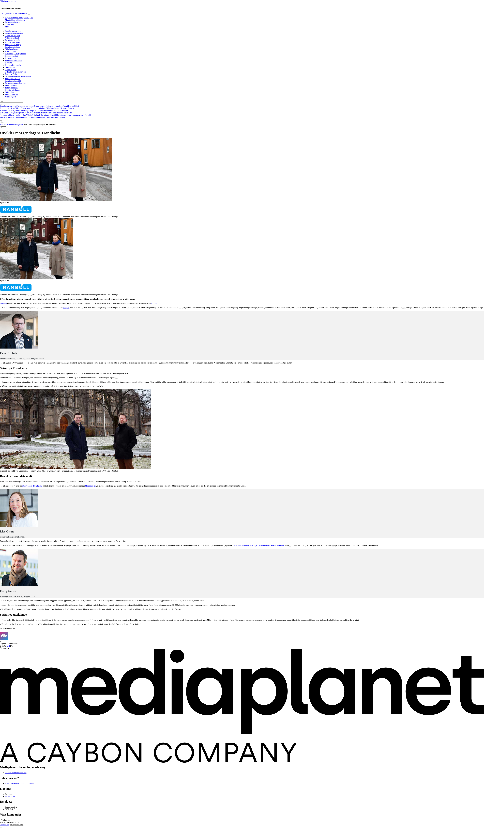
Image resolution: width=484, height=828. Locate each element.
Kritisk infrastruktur (13, 51)
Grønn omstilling (12, 24)
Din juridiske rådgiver (13, 65)
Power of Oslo (11, 74)
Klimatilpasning (11, 56)
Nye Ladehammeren (262, 545)
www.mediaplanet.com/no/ (15, 773)
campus (66, 307)
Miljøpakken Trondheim (32, 486)
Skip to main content (8, 1)
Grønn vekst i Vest (12, 35)
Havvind (8, 63)
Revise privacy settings (16, 825)
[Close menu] (1, 120)
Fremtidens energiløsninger (16, 83)
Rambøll (3, 303)
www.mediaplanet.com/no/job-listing (19, 783)
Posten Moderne (277, 545)
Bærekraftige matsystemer (15, 54)
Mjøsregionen (10, 67)
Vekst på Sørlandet (12, 79)
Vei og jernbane (11, 88)
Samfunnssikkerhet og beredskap (18, 76)
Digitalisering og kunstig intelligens (19, 18)
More (7, 27)
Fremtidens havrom (12, 22)
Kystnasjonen (10, 58)
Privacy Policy (4, 825)
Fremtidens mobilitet (13, 40)
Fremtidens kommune (13, 60)
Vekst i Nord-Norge (13, 45)
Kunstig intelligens (12, 90)
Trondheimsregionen (13, 31)
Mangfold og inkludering (15, 20)
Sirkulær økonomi (12, 49)
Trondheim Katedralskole (243, 545)
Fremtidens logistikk (13, 81)
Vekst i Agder (10, 97)
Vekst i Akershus (11, 94)
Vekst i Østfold (11, 85)
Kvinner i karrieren (12, 42)
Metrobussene (90, 486)
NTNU (154, 303)
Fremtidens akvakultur (14, 33)
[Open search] (1, 104)
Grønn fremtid (10, 69)
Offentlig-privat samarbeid (15, 72)
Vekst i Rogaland (12, 38)
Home (2, 124)
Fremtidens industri (12, 47)
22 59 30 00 (10, 796)
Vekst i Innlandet (11, 92)
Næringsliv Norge (13, 13)
